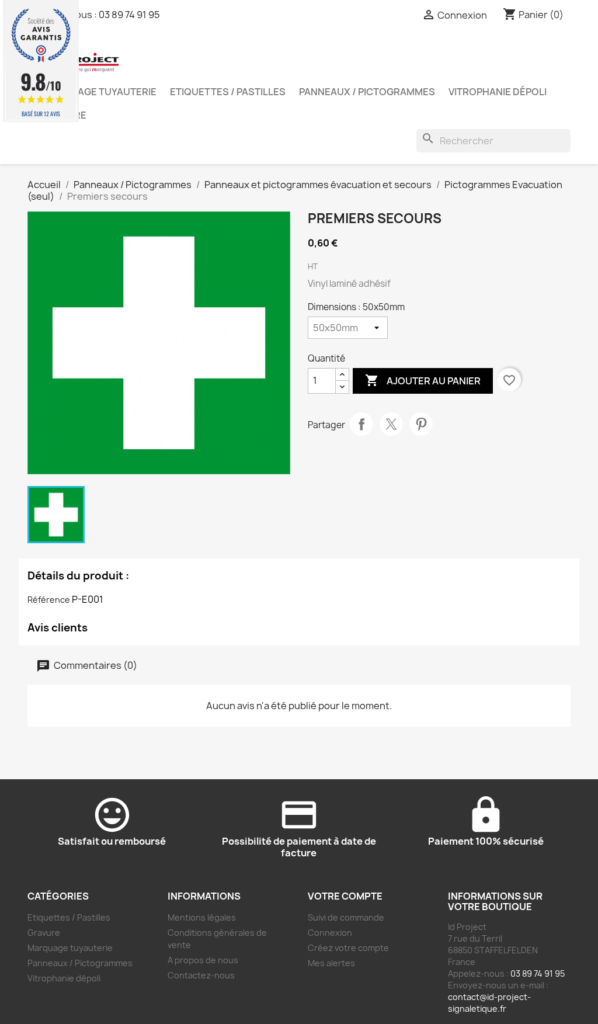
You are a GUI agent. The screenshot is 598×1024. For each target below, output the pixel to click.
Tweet (391, 424)
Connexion (330, 932)
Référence (48, 599)
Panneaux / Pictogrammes (367, 91)
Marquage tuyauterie (99, 91)
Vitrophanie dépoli (497, 91)
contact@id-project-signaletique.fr (489, 1002)
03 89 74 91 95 (129, 14)
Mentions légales (202, 917)
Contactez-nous (201, 975)
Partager (361, 424)
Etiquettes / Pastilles (228, 91)
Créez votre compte (348, 947)
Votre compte (345, 896)
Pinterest (421, 424)
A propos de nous (203, 960)
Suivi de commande (346, 917)
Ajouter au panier (423, 380)
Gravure (43, 932)
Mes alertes (331, 963)
